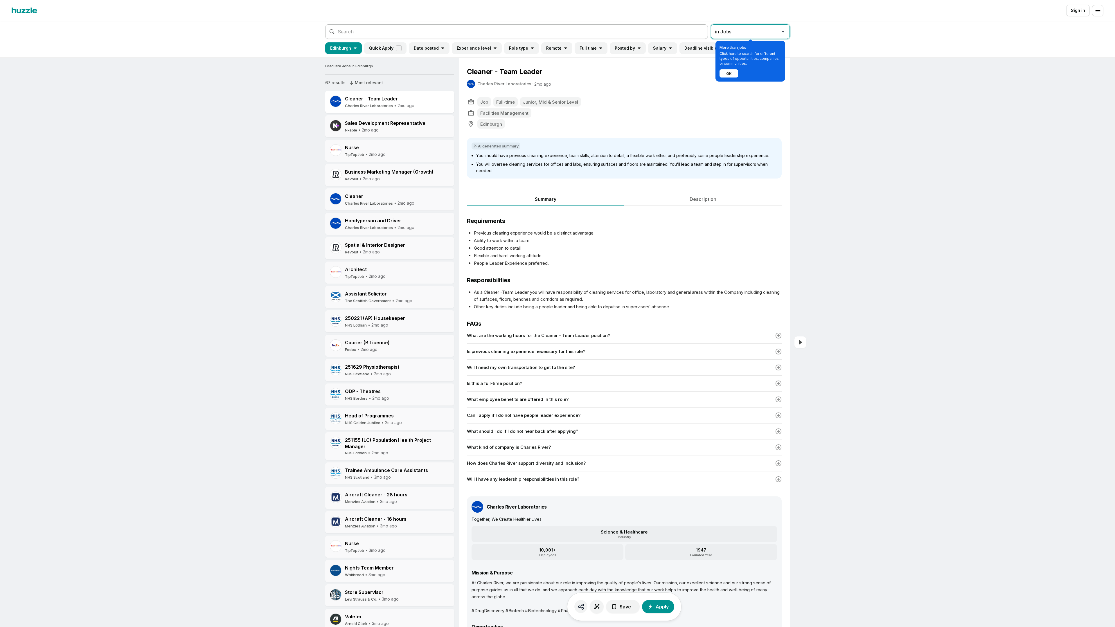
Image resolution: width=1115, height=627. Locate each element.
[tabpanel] (624, 346)
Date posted (426, 48)
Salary (659, 48)
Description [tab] (703, 199)
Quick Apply (381, 48)
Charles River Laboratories (504, 83)
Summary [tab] (545, 199)
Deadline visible (700, 48)
